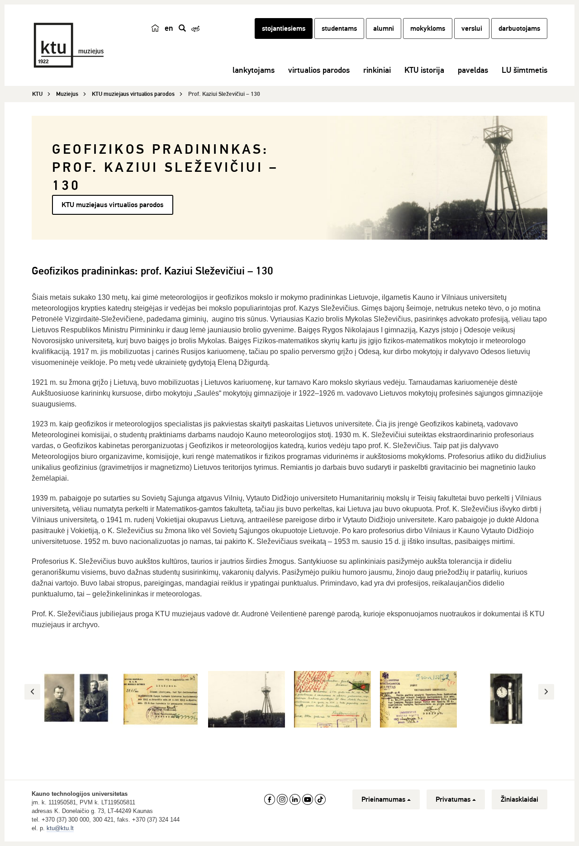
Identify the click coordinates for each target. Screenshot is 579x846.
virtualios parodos (319, 70)
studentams (339, 28)
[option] (74, 699)
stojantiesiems (283, 28)
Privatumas (453, 799)
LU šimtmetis (524, 70)
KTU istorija (424, 70)
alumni (383, 28)
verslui (471, 28)
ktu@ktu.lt (60, 828)
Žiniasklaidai (519, 799)
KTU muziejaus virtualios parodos (112, 204)
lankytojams (254, 70)
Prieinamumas (383, 799)
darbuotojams (519, 28)
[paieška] (182, 28)
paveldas (473, 70)
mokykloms (427, 28)
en (169, 28)
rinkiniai (377, 70)
